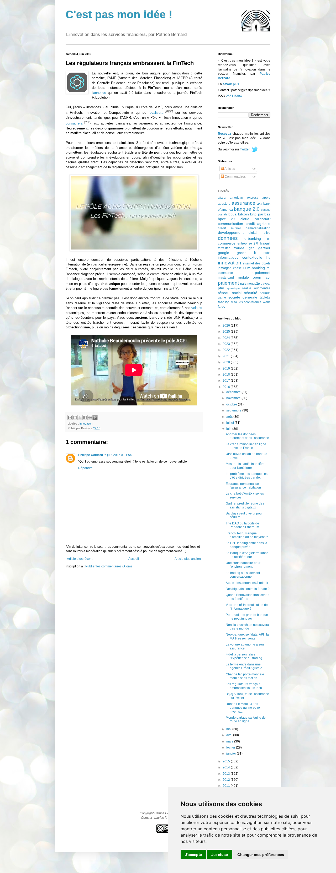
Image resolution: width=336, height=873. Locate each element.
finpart (265, 243)
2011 (227, 786)
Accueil (133, 559)
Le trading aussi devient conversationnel (243, 574)
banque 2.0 (247, 209)
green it (246, 253)
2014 (227, 767)
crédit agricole (258, 223)
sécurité (250, 293)
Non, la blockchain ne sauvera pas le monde (247, 626)
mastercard (226, 277)
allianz (222, 197)
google (223, 253)
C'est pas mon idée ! (119, 14)
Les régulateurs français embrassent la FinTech (244, 686)
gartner (264, 248)
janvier (231, 753)
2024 (227, 338)
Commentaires (235, 176)
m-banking (256, 268)
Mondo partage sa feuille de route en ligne (246, 719)
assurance (243, 203)
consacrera (74, 123)
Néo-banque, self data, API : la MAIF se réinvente (247, 636)
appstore (224, 203)
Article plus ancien (188, 559)
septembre (234, 410)
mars (230, 741)
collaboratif (262, 219)
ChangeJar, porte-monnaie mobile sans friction (245, 676)
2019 (227, 368)
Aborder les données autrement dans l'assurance (247, 436)
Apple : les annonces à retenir (247, 583)
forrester (224, 248)
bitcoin (243, 214)
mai (229, 729)
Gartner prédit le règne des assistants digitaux (245, 505)
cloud (244, 219)
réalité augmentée (256, 288)
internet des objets (256, 263)
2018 (227, 374)
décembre (234, 392)
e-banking (252, 238)
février (231, 747)
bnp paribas (260, 214)
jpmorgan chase (230, 268)
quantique (233, 288)
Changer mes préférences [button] (260, 854)
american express (244, 197)
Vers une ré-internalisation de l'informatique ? (247, 606)
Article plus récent (79, 559)
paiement (228, 283)
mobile (243, 277)
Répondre (85, 468)
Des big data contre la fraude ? (248, 589)
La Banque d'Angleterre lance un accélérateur (247, 554)
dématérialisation (258, 228)
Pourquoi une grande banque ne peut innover (247, 616)
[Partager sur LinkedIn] (95, 417)
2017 (227, 380)
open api (261, 277)
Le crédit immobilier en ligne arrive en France (246, 446)
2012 (227, 780)
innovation (86, 423)
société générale (243, 297)
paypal (265, 283)
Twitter (245, 149)
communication (230, 223)
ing (268, 257)
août (229, 417)
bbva (232, 214)
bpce (222, 219)
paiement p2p (250, 283)
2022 (227, 350)
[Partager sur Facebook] (85, 417)
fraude (239, 248)
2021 (227, 356)
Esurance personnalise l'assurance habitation (243, 485)
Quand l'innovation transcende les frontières (247, 596)
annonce (99, 93)
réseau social (230, 293)
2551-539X (234, 96)
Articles (229, 169)
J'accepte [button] (193, 854)
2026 (227, 325)
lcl (244, 268)
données (228, 238)
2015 (227, 761)
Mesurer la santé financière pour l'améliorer (245, 465)
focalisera (156, 113)
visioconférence (250, 302)
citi (233, 219)
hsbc (267, 253)
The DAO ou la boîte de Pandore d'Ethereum (242, 525)
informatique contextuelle (240, 257)
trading (223, 302)
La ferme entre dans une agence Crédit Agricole (244, 666)
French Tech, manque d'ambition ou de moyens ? (247, 535)
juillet (230, 423)
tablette (265, 297)
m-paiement (260, 272)
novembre (234, 398)
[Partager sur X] (80, 417)
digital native (260, 233)
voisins (196, 308)
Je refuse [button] (219, 854)
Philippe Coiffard (90, 455)
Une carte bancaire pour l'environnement (243, 564)
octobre (232, 404)
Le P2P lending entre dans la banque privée (246, 545)
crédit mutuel (229, 228)
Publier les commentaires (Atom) (108, 566)
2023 (227, 344)
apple (266, 197)
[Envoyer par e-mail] (70, 417)
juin (229, 429)
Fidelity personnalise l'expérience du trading (244, 656)
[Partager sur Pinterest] (90, 417)
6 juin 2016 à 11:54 (118, 455)
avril (229, 735)
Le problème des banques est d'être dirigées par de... (247, 475)
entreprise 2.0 (248, 243)
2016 (227, 387)
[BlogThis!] (75, 417)
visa (234, 302)
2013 (227, 774)
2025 (227, 331)
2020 (227, 362)
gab (251, 248)
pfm (221, 288)
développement (231, 232)
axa (259, 203)
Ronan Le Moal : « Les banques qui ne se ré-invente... (243, 707)
